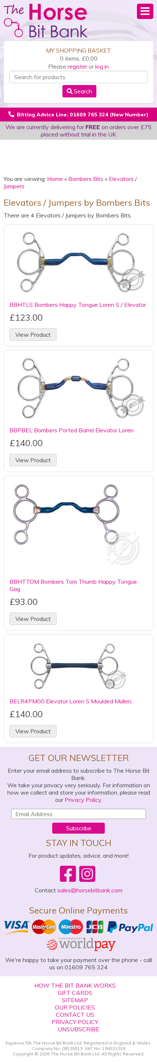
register (77, 66)
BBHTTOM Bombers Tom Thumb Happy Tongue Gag (73, 585)
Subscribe (78, 828)
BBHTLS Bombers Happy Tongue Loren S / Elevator (77, 304)
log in (102, 66)
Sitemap (75, 1000)
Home (55, 178)
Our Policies (75, 1007)
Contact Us (75, 1014)
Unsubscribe (78, 1029)
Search (83, 91)
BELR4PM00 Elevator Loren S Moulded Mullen (70, 701)
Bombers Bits (85, 178)
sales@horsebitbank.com (89, 890)
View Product (33, 334)
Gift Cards (75, 992)
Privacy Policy (83, 799)
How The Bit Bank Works (75, 985)
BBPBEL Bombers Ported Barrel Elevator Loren (71, 430)
